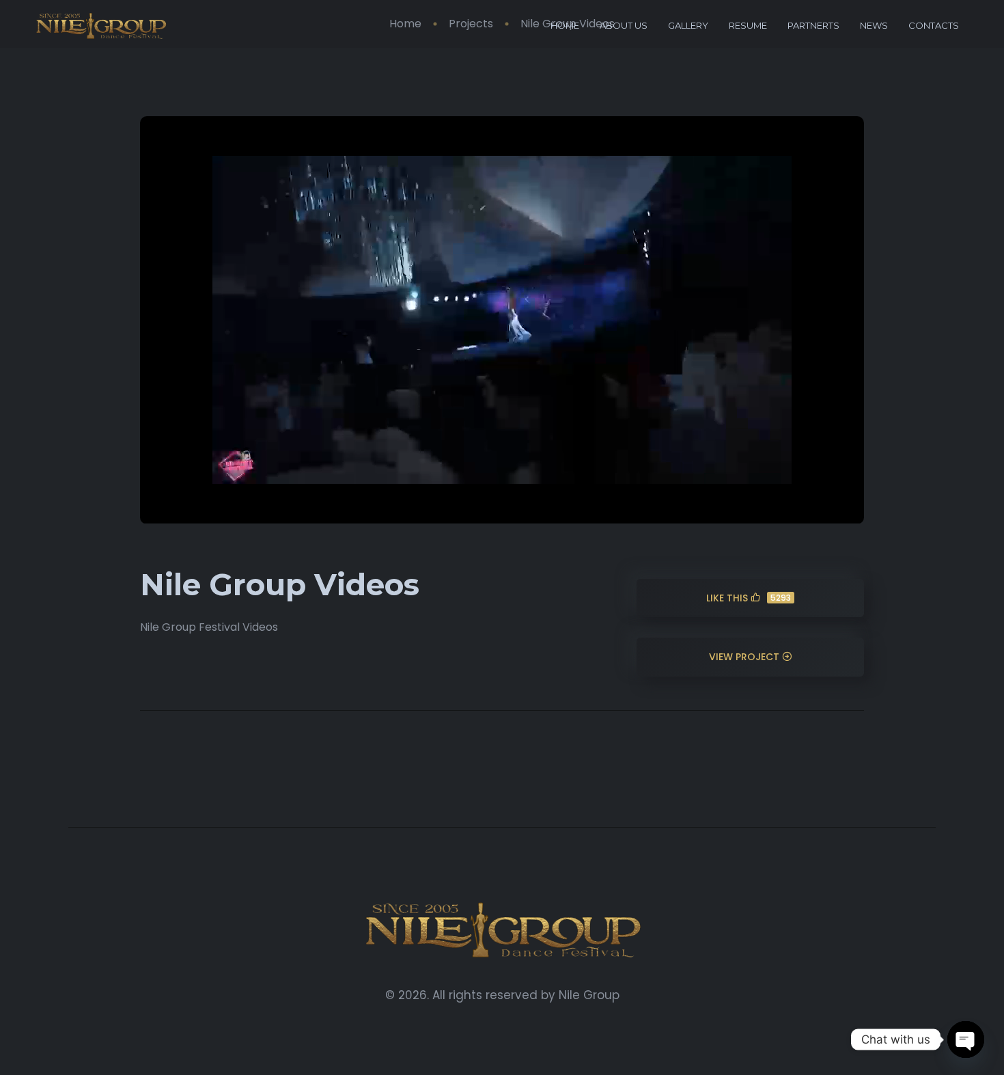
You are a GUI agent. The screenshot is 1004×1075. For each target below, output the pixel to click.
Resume (748, 25)
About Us (623, 25)
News (874, 25)
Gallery (688, 25)
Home (564, 25)
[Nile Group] (101, 26)
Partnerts (813, 25)
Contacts (933, 25)
